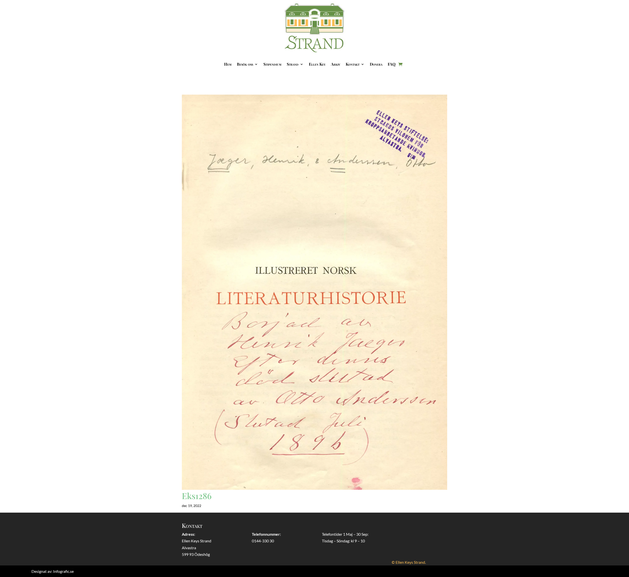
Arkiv (335, 64)
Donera (376, 64)
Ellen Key (317, 64)
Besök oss (245, 64)
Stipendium (272, 64)
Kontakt (352, 64)
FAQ (392, 64)
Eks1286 (197, 495)
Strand (293, 64)
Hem (227, 64)
